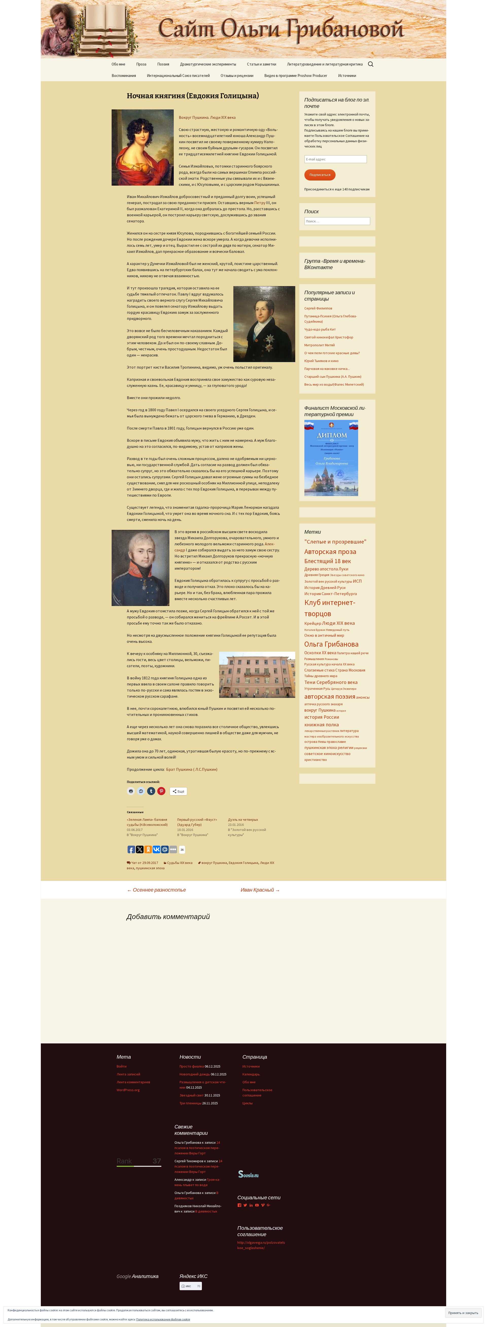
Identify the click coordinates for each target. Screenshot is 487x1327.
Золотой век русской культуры (328, 581)
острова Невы (315, 741)
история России (321, 717)
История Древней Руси (324, 587)
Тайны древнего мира (320, 676)
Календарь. (251, 1074)
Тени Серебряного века (331, 682)
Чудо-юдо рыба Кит (320, 329)
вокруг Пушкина (214, 862)
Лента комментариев (133, 1082)
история (341, 710)
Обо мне (118, 64)
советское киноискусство (327, 753)
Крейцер (312, 623)
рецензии (360, 748)
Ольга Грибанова (331, 644)
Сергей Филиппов (318, 308)
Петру (260, 202)
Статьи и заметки (261, 64)
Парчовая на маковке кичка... (327, 368)
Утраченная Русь (317, 688)
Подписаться (320, 174)
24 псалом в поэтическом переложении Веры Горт (197, 1147)
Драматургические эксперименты (208, 64)
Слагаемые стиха (319, 670)
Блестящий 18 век (327, 561)
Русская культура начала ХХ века (329, 664)
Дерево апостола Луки (326, 569)
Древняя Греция (316, 575)
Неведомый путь (337, 630)
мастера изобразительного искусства (331, 736)
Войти (122, 1066)
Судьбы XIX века (180, 862)
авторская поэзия (329, 696)
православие (336, 742)
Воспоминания (124, 75)
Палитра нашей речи (353, 653)
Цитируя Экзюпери (343, 689)
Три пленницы (190, 1103)
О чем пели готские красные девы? (332, 353)
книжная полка (321, 724)
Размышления (314, 659)
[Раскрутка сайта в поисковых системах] (248, 1173)
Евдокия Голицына (243, 862)
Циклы (247, 1103)
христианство (315, 759)
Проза (141, 64)
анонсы (363, 697)
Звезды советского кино (347, 575)
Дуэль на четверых (243, 819)
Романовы (331, 659)
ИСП (357, 581)
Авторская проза (330, 551)
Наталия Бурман (314, 630)
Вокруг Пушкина (193, 117)
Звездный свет (192, 1095)
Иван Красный (260, 890)
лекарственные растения (321, 731)
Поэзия (163, 64)
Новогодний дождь (195, 1074)
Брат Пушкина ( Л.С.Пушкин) (191, 769)
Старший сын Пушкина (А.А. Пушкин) (332, 376)
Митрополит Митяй (319, 345)
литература (349, 730)
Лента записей (128, 1074)
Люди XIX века (223, 117)
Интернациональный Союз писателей (178, 75)
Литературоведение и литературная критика (325, 64)
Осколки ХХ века (320, 653)
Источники (347, 75)
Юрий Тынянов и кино (321, 360)
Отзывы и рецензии (237, 75)
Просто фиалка (192, 1066)
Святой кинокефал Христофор (328, 337)
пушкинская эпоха (150, 868)
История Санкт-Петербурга (330, 593)
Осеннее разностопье (156, 890)
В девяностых (206, 1211)
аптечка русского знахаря (323, 704)
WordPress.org (128, 1090)
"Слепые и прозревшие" (335, 541)
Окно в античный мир (324, 635)
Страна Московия (350, 670)
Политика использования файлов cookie (163, 1319)
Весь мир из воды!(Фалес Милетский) (334, 384)
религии (345, 747)
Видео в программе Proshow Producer (295, 75)
